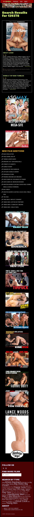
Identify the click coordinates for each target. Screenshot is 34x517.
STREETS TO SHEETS (9, 164)
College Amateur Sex (7, 487)
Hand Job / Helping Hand (22, 492)
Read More (28, 66)
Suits (14, 499)
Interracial (27, 494)
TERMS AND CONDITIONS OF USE (13, 509)
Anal (3, 482)
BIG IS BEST (6, 189)
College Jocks (20, 487)
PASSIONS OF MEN (8, 174)
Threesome (4, 501)
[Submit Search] (3, 474)
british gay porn (27, 486)
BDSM (23, 482)
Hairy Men (13, 492)
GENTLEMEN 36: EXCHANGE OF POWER (14, 179)
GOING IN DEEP (7, 166)
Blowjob (14, 486)
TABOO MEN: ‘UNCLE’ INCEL (11, 207)
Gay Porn (25, 491)
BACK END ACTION (8, 154)
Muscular (22, 496)
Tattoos (25, 499)
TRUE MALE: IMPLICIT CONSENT (12, 199)
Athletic (5, 69)
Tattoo (21, 499)
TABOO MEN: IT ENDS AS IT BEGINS (13, 204)
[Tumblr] (6, 468)
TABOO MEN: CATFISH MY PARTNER (13, 202)
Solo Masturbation (11, 498)
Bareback (9, 69)
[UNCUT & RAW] (17, 36)
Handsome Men (16, 494)
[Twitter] (3, 468)
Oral (26, 496)
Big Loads (11, 486)
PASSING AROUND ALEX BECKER (12, 177)
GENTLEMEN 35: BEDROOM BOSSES (13, 182)
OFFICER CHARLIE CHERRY (11, 171)
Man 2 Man (5, 70)
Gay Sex (28, 69)
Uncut (13, 501)
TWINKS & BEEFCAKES (9, 159)
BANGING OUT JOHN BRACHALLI (12, 161)
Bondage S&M (19, 486)
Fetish (20, 491)
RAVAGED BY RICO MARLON (11, 169)
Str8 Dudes (9, 499)
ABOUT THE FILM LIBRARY (11, 508)
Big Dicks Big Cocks (15, 69)
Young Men (11, 503)
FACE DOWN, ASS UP (9, 156)
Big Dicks (10, 484)
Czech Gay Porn (22, 69)
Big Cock (27, 482)
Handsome (4, 494)
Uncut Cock (13, 70)
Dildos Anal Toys (15, 491)
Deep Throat (8, 491)
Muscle (9, 70)
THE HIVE (6, 197)
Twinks (10, 501)
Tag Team (17, 499)
